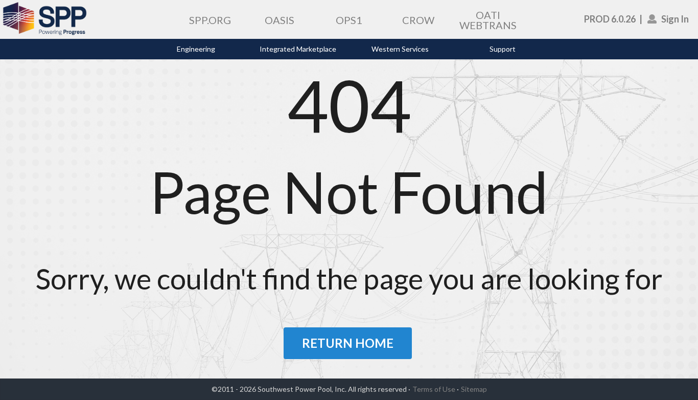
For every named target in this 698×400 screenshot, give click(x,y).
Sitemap (474, 389)
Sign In (675, 19)
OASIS (279, 20)
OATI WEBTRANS (488, 20)
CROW (418, 20)
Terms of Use (433, 389)
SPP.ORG (210, 20)
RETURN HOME (347, 343)
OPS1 (349, 20)
